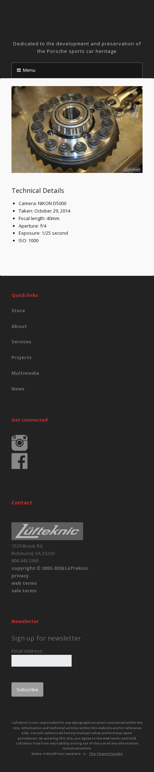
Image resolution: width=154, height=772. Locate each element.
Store (18, 310)
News (17, 388)
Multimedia (25, 373)
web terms (24, 583)
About (19, 326)
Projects (21, 357)
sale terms (24, 590)
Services (21, 341)
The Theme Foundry (106, 753)
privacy (20, 575)
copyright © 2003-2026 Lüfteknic (49, 568)
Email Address (26, 651)
